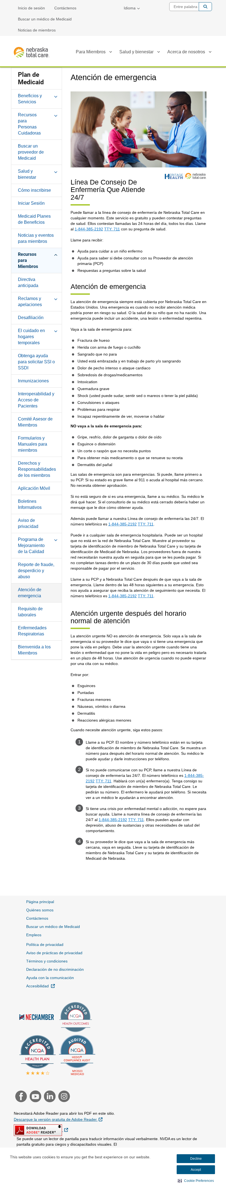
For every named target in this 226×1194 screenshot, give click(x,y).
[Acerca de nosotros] (210, 53)
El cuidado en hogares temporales (31, 336)
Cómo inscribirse (34, 190)
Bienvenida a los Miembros (34, 650)
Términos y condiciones (47, 961)
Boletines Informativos (30, 504)
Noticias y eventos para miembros (36, 238)
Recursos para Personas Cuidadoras (29, 123)
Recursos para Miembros (28, 260)
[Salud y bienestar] (158, 53)
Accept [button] (196, 1170)
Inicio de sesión (31, 8)
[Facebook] (20, 1097)
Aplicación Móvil (34, 488)
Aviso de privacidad (28, 523)
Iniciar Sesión (31, 203)
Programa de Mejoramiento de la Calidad (31, 545)
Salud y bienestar (136, 51)
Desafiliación (31, 317)
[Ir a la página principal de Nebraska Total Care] (31, 52)
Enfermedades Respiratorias (32, 630)
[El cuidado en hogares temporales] (55, 330)
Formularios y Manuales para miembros (32, 444)
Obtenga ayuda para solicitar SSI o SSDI (36, 361)
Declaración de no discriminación (55, 969)
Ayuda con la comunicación (50, 977)
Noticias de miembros (37, 30)
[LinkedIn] (49, 1097)
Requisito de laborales (30, 611)
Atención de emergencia (29, 592)
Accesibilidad (40, 985)
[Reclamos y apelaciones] (55, 298)
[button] (196, 1180)
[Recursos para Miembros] (55, 254)
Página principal (40, 902)
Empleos (33, 935)
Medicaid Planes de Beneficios (34, 219)
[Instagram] (62, 1097)
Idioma (130, 8)
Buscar (205, 6)
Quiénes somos (39, 910)
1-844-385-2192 (89, 229)
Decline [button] (196, 1159)
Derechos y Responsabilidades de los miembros (37, 469)
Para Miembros (91, 51)
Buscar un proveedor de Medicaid (31, 152)
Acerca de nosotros (186, 51)
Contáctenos (65, 8)
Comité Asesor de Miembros (35, 422)
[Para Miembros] (110, 53)
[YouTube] (35, 1097)
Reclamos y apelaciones (30, 301)
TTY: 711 (112, 229)
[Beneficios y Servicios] (55, 95)
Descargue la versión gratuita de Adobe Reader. (58, 1119)
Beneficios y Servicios (30, 98)
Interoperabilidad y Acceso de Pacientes (36, 399)
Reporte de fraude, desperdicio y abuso (36, 570)
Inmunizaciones (33, 380)
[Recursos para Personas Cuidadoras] (55, 114)
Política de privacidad (44, 944)
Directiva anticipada (28, 282)
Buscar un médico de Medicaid (45, 19)
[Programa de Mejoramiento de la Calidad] (55, 539)
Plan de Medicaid (31, 78)
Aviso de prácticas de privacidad (54, 953)
